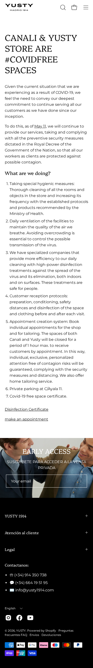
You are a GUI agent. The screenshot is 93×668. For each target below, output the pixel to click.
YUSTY (21, 630)
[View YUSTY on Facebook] (19, 617)
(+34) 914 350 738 (30, 575)
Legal (10, 549)
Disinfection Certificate (26, 409)
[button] (62, 7)
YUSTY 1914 (15, 515)
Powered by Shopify (41, 630)
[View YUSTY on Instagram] (8, 617)
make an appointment (26, 419)
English (10, 608)
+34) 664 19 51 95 (32, 582)
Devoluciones (51, 635)
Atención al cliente (22, 532)
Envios (34, 635)
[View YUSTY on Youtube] (30, 617)
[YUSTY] (19, 7)
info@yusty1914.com (34, 590)
